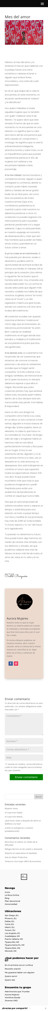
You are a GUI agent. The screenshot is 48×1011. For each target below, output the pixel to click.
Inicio (7, 892)
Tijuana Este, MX (12, 948)
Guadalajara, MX (12, 936)
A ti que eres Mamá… (14, 816)
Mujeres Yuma (11, 808)
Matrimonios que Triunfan (17, 991)
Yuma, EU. (9, 924)
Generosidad (11, 904)
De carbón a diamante (32, 849)
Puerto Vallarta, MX (14, 939)
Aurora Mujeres (12, 994)
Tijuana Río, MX (12, 942)
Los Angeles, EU (12, 933)
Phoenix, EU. (11, 918)
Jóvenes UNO (11, 1000)
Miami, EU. (10, 927)
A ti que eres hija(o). (14, 812)
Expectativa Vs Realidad (26, 853)
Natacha (8, 853)
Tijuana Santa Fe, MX (14, 945)
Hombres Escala (12, 997)
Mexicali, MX (10, 951)
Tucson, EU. (10, 930)
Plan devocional (12, 901)
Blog (7, 898)
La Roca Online (12, 895)
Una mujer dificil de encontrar (27, 861)
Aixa (7, 857)
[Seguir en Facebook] (11, 663)
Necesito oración (13, 969)
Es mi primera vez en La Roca (19, 965)
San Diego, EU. (12, 915)
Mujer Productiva (19, 857)
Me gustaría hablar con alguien (20, 972)
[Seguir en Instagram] (16, 663)
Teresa (8, 861)
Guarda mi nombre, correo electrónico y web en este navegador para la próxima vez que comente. (23, 767)
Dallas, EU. (10, 921)
